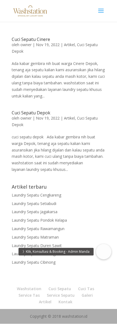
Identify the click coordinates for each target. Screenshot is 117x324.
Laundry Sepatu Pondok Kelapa (39, 220)
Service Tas (29, 295)
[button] (103, 251)
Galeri (87, 295)
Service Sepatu (61, 295)
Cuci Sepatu (59, 288)
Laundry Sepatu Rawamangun (38, 228)
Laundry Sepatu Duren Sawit (37, 245)
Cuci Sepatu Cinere (31, 39)
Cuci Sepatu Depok (31, 113)
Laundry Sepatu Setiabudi (34, 203)
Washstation (29, 288)
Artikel (69, 44)
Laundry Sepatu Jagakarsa (34, 211)
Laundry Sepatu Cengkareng (36, 195)
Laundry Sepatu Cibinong (34, 262)
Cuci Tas (86, 288)
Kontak (65, 301)
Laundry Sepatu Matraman (35, 237)
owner (26, 44)
